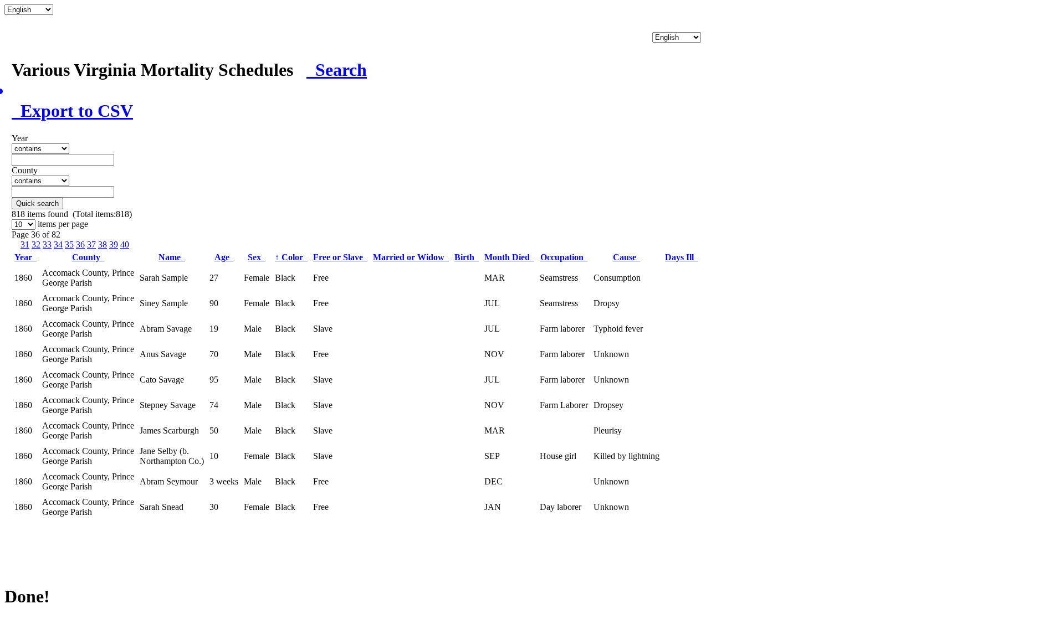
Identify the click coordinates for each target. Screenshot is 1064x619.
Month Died (509, 257)
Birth (466, 257)
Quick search (37, 203)
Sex (256, 257)
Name (171, 257)
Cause (627, 257)
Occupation (564, 257)
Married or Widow (411, 257)
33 (47, 244)
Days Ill (681, 257)
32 (36, 244)
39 (113, 244)
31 (25, 244)
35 (69, 244)
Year (25, 257)
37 (91, 244)
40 (124, 244)
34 (58, 244)
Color (291, 257)
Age (224, 257)
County (88, 257)
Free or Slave (340, 257)
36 (80, 244)
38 (102, 244)
